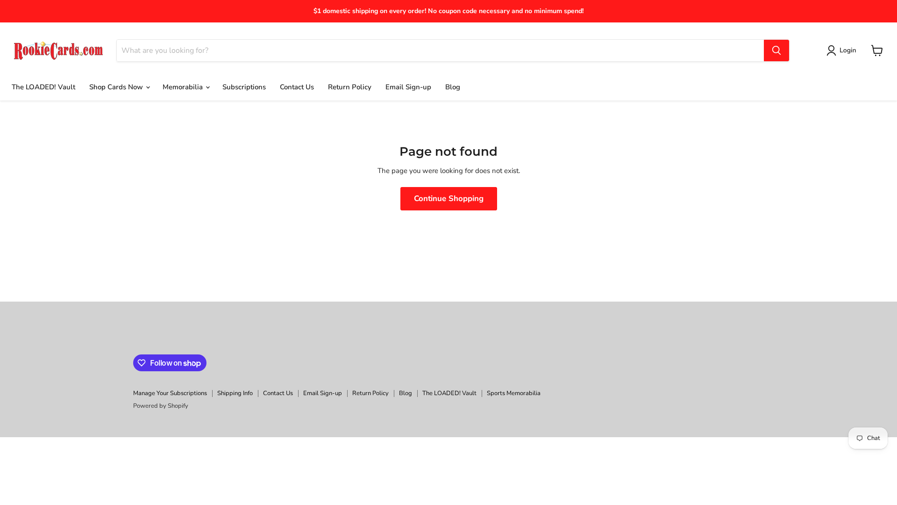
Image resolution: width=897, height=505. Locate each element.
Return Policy (349, 87)
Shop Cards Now (117, 87)
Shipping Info (235, 393)
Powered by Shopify (160, 406)
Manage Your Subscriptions (170, 393)
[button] (843, 50)
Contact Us (297, 87)
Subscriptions (244, 87)
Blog (452, 87)
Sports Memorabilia (514, 393)
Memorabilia (184, 87)
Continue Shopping (449, 198)
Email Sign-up (408, 87)
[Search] (776, 50)
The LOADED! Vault (43, 87)
